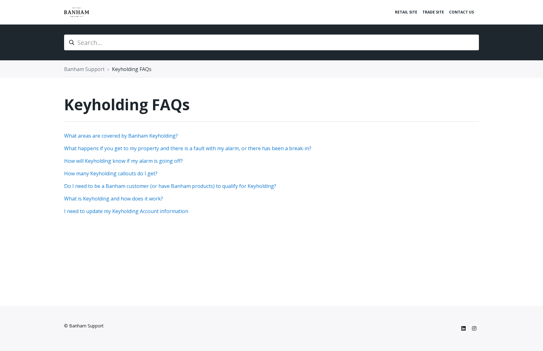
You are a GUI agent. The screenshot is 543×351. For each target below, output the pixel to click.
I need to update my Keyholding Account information (126, 211)
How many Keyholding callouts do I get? (110, 173)
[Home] (76, 12)
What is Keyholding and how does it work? (113, 198)
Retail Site (406, 12)
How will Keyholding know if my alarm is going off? (123, 160)
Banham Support (84, 69)
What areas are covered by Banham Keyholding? (121, 135)
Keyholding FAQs (131, 69)
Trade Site (433, 12)
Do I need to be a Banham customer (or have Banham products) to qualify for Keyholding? (170, 186)
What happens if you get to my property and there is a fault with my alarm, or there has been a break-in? (187, 148)
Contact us (461, 12)
